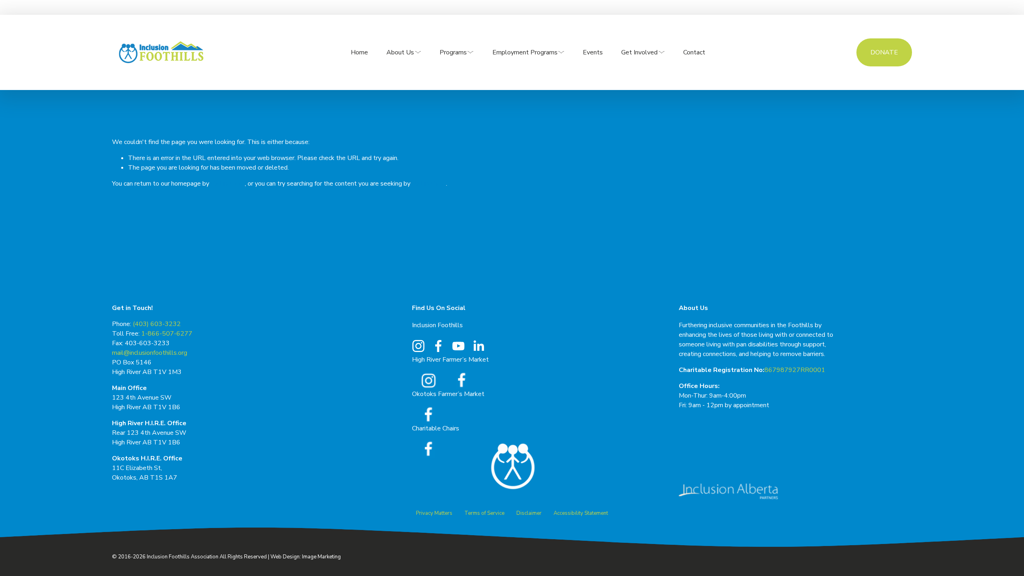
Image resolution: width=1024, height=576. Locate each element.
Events (593, 52)
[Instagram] (418, 346)
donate (884, 52)
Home (359, 52)
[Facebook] (438, 346)
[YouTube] (458, 346)
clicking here (228, 183)
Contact (694, 52)
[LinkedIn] (478, 346)
